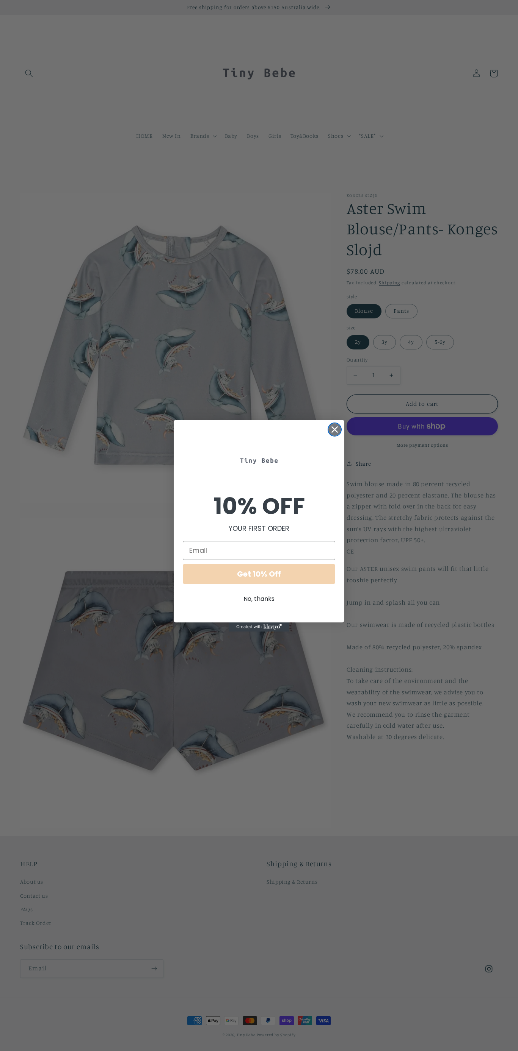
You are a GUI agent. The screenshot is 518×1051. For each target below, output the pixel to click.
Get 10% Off (259, 574)
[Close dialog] (334, 429)
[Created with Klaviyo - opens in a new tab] (259, 627)
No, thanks (259, 598)
